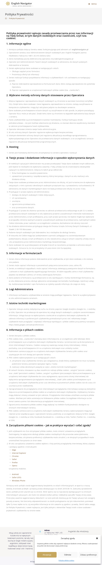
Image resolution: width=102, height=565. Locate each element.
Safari (14, 459)
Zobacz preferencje (88, 554)
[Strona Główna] (6, 18)
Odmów (67, 554)
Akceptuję (47, 554)
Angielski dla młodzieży (78, 531)
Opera (14, 465)
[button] (97, 538)
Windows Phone (18, 480)
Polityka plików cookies (66, 560)
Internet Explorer (19, 453)
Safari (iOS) (16, 477)
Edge (14, 450)
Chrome (15, 456)
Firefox (15, 462)
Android (15, 474)
